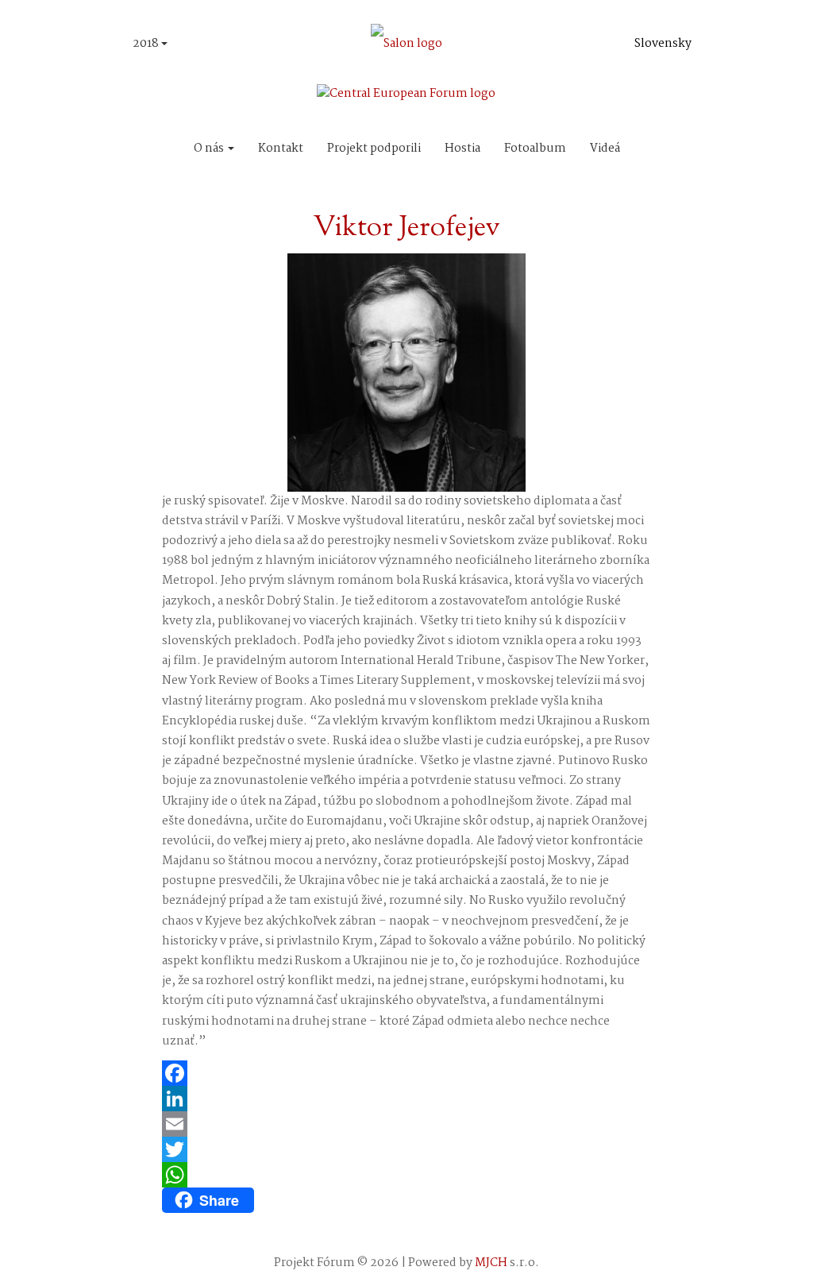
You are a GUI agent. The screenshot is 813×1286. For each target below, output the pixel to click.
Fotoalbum (535, 148)
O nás (210, 148)
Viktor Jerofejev (406, 228)
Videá (605, 148)
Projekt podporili (374, 148)
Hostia (462, 148)
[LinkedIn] (407, 1098)
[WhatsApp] (407, 1175)
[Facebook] (407, 1073)
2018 (147, 43)
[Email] (407, 1124)
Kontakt (280, 148)
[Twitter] (407, 1149)
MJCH (491, 1262)
